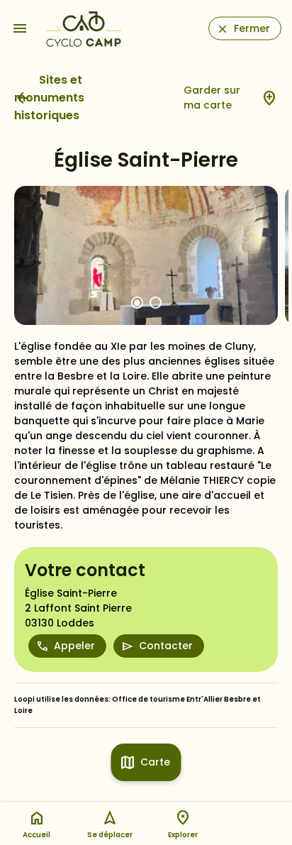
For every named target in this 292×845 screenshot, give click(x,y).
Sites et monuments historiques (49, 97)
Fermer (252, 28)
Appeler (74, 646)
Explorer (183, 834)
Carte (155, 762)
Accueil (36, 834)
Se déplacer (110, 834)
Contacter (166, 646)
